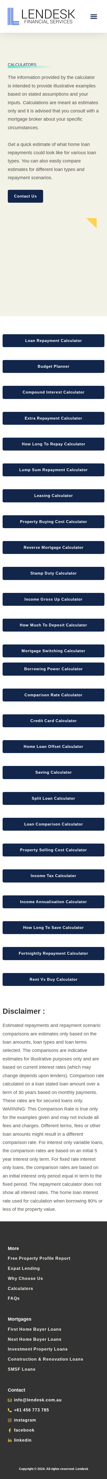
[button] (93, 16)
